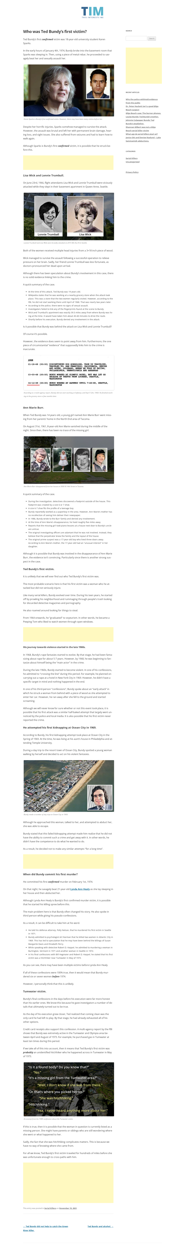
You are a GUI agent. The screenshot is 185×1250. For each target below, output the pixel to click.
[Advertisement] (68, 162)
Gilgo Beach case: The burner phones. (143, 113)
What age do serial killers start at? (142, 134)
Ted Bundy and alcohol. (100, 1226)
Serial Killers (50, 1208)
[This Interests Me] (92, 17)
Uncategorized (132, 161)
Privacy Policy (132, 172)
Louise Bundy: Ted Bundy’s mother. (142, 116)
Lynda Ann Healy (80, 889)
